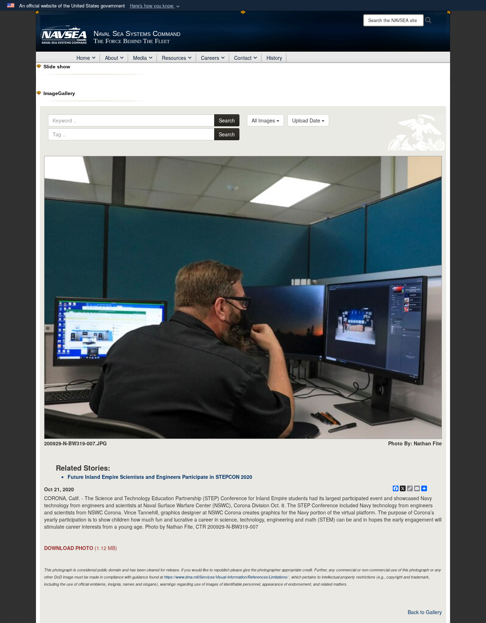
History (274, 57)
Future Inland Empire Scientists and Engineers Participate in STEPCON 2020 (160, 476)
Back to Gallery (425, 612)
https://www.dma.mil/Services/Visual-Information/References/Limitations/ (226, 577)
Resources (174, 57)
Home (83, 57)
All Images (264, 120)
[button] (155, 6)
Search (227, 120)
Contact (243, 57)
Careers (210, 57)
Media (140, 57)
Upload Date (307, 120)
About (111, 57)
